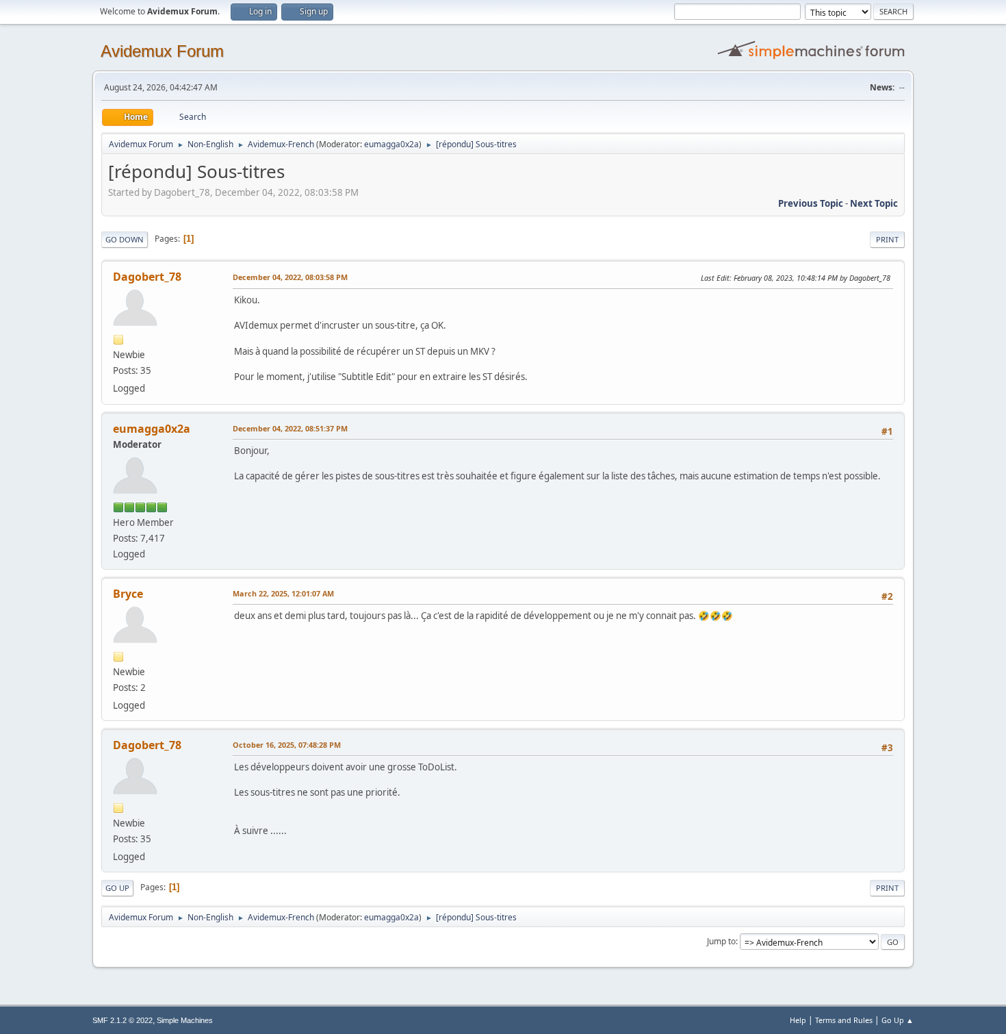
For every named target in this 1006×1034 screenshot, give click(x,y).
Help (798, 1020)
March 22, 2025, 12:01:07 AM (283, 593)
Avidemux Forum (162, 51)
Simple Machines (185, 1020)
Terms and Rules (844, 1020)
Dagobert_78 (147, 276)
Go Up (117, 888)
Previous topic (810, 203)
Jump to (721, 941)
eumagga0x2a (391, 144)
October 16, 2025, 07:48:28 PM (287, 745)
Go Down (124, 239)
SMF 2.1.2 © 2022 (122, 1020)
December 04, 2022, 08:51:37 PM (290, 428)
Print (887, 239)
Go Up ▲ (897, 1020)
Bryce (128, 593)
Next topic (874, 203)
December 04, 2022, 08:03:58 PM (290, 277)
